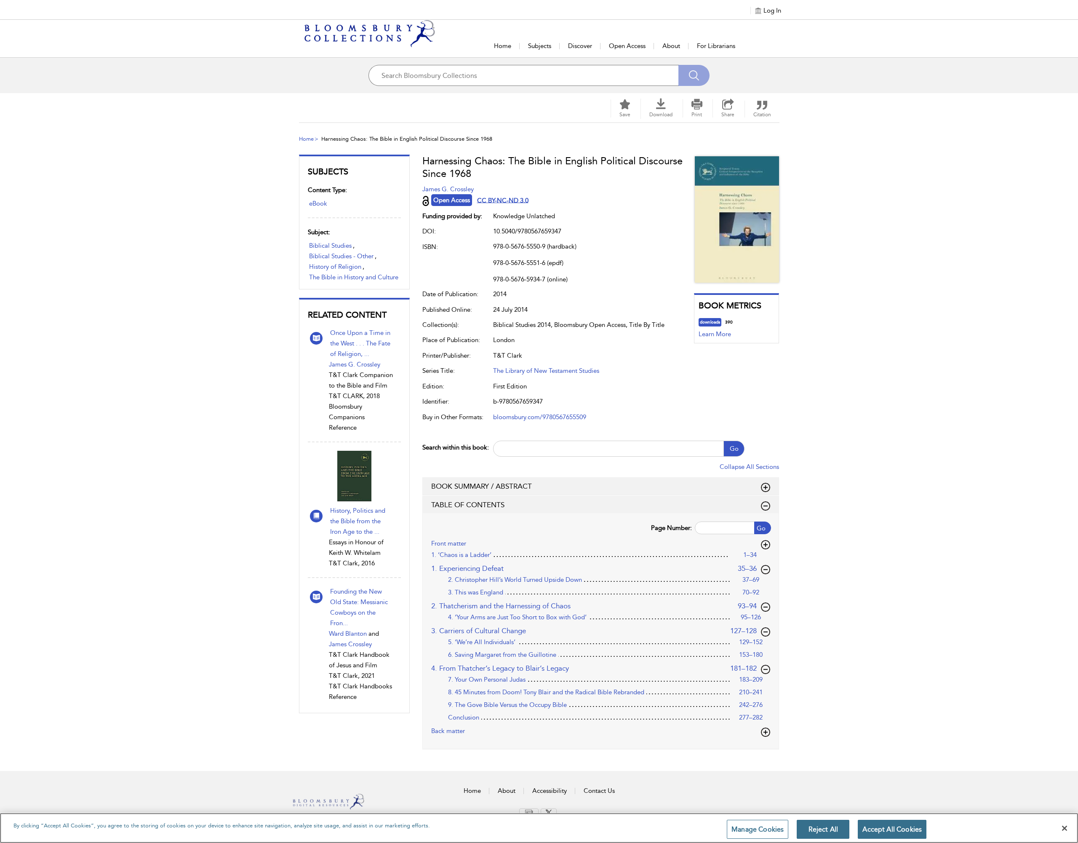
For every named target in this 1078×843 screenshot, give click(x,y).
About (671, 46)
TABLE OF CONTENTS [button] (467, 504)
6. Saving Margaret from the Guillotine (502, 654)
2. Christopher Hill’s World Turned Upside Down (515, 579)
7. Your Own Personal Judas (487, 679)
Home (502, 46)
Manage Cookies (757, 829)
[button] (660, 108)
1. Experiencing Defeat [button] (594, 568)
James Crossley (350, 644)
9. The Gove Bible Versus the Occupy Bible (507, 705)
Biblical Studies (330, 245)
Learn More (715, 334)
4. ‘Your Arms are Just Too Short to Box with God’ (517, 617)
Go (734, 448)
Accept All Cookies (892, 829)
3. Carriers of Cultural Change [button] (594, 630)
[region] (539, 828)
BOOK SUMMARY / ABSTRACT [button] (481, 486)
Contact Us (599, 791)
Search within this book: (455, 447)
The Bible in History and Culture (353, 277)
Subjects (539, 46)
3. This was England (475, 592)
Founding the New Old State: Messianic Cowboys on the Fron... (359, 607)
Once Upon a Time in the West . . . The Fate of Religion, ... (360, 343)
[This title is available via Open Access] (425, 201)
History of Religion (335, 266)
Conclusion (463, 717)
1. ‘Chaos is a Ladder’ (461, 555)
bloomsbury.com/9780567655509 (539, 417)
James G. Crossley (354, 364)
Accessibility (549, 791)
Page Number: (671, 528)
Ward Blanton (348, 633)
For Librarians (716, 46)
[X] (548, 812)
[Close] (1064, 828)
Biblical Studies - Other (341, 256)
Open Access (627, 46)
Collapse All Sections (749, 467)
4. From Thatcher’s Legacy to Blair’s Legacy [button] (594, 668)
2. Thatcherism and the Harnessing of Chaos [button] (594, 605)
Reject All (823, 829)
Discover (580, 46)
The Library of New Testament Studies (546, 371)
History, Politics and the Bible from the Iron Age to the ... (357, 521)
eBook (318, 203)
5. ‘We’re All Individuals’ (481, 642)
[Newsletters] (529, 812)
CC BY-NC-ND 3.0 (502, 200)
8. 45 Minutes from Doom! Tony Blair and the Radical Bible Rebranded (546, 692)
